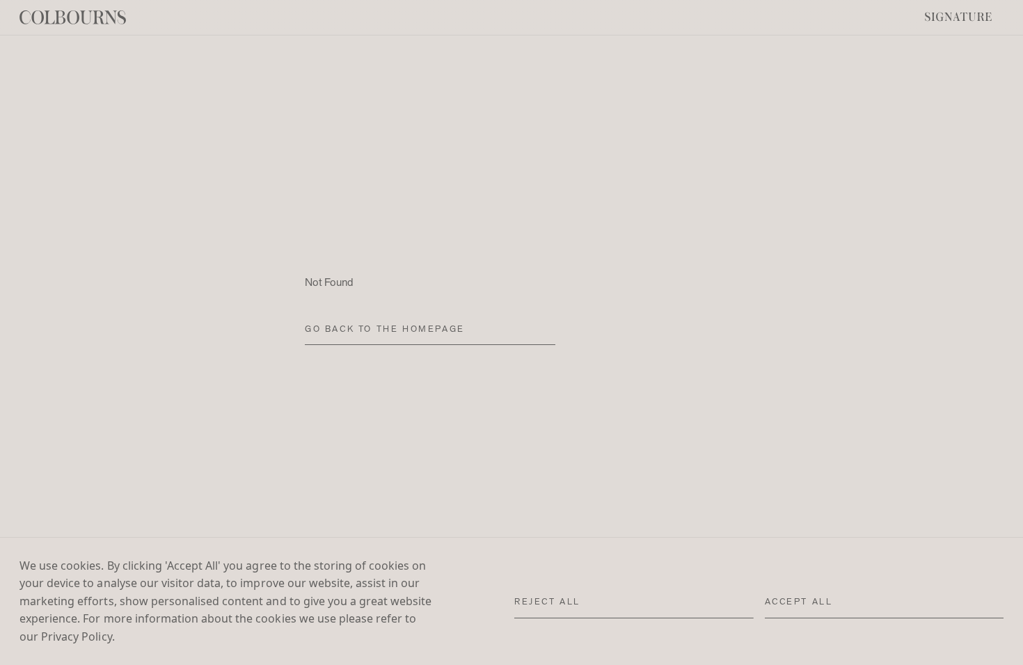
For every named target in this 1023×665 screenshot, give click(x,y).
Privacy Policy (76, 636)
